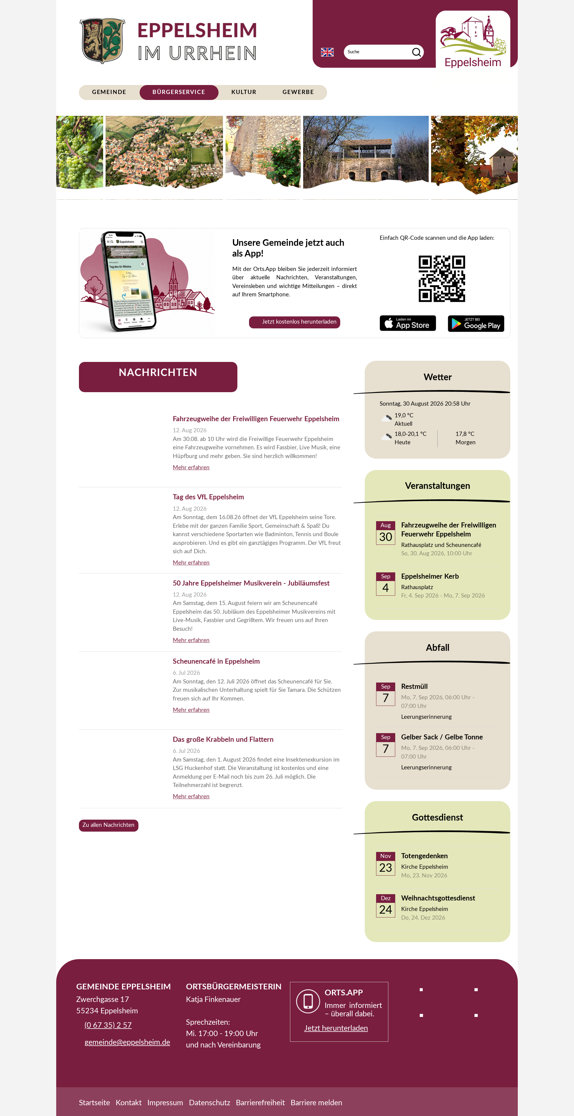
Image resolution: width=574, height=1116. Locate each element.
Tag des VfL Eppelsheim (208, 497)
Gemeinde (109, 92)
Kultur (243, 92)
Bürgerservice (178, 92)
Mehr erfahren (191, 468)
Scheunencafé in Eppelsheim (216, 661)
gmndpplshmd (125, 1042)
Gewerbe (298, 92)
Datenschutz (209, 1103)
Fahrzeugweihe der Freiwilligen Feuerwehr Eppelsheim (256, 419)
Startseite (94, 1103)
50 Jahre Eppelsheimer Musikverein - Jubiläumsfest (251, 583)
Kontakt (129, 1103)
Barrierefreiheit (260, 1103)
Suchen (416, 52)
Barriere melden (316, 1103)
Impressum (165, 1103)
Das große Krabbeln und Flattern (223, 739)
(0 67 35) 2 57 (108, 1025)
